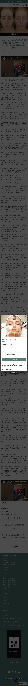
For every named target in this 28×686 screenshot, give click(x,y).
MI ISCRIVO (14, 359)
